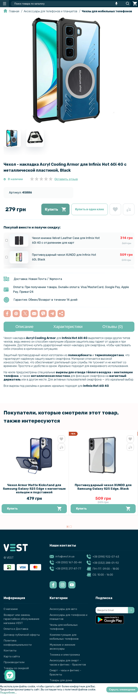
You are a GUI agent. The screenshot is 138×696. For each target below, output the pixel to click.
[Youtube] (71, 584)
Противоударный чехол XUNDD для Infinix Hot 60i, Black (64, 257)
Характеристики (67, 326)
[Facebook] (53, 584)
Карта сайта (12, 656)
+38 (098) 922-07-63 (106, 556)
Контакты (10, 650)
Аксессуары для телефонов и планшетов (50, 11)
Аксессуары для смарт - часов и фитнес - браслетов (68, 662)
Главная (14, 11)
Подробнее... (8, 692)
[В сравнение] (128, 209)
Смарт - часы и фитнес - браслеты (65, 672)
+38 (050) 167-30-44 (69, 562)
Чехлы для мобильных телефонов (107, 11)
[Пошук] (126, 3)
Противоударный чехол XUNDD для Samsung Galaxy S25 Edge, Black (103, 486)
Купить (51, 209)
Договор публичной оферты (22, 634)
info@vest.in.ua (65, 556)
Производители (14, 662)
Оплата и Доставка (16, 628)
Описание (24, 326)
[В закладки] (115, 209)
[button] (67, 527)
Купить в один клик (89, 209)
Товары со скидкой (16, 668)
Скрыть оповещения (122, 689)
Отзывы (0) (112, 326)
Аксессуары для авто (63, 609)
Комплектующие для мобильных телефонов (64, 637)
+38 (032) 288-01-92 (106, 562)
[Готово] (131, 610)
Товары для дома (61, 680)
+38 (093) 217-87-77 (68, 568)
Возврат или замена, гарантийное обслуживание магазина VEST (21, 619)
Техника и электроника (65, 654)
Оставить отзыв (66, 179)
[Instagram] (62, 584)
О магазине (11, 609)
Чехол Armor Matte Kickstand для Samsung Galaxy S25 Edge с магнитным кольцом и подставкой (34, 488)
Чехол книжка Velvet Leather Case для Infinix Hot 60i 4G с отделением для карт (66, 240)
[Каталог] (4, 3)
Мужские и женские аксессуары (62, 647)
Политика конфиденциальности (18, 642)
